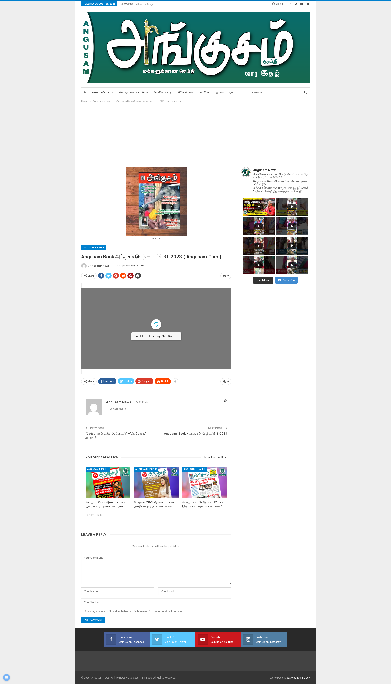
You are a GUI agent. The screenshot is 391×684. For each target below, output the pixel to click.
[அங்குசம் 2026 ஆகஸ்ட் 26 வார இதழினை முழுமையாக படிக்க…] (108, 482)
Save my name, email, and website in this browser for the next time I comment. (135, 611)
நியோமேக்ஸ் (186, 92)
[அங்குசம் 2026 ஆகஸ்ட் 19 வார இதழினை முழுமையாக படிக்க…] (156, 482)
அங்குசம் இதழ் (144, 3)
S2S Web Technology (298, 677)
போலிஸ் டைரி (163, 92)
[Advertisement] (195, 133)
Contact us (126, 3)
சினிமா (205, 92)
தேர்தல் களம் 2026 (132, 92)
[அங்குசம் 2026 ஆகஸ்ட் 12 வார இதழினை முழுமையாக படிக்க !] (204, 482)
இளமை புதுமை (226, 92)
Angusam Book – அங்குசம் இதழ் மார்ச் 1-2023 (195, 433)
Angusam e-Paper (97, 92)
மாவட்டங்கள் (250, 92)
